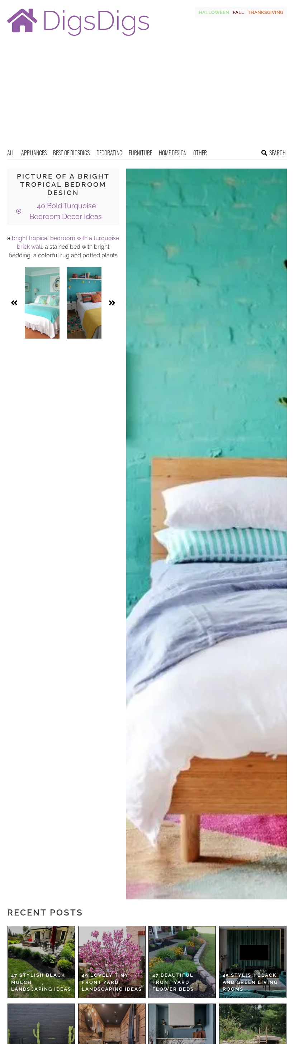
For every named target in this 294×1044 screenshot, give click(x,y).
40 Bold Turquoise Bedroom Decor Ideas (65, 211)
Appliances (34, 153)
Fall (238, 12)
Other (200, 153)
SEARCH (277, 153)
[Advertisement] (147, 95)
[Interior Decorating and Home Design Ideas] (78, 36)
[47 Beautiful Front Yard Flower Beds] (182, 962)
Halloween (214, 12)
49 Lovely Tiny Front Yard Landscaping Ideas (112, 982)
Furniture (140, 153)
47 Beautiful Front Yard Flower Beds (173, 982)
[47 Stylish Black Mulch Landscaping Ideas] (41, 962)
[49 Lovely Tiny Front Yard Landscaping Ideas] (112, 962)
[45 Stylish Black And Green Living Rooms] (252, 962)
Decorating (109, 153)
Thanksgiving (265, 12)
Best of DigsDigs (71, 153)
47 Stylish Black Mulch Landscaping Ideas (41, 982)
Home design (172, 153)
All (10, 153)
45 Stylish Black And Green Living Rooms (250, 982)
